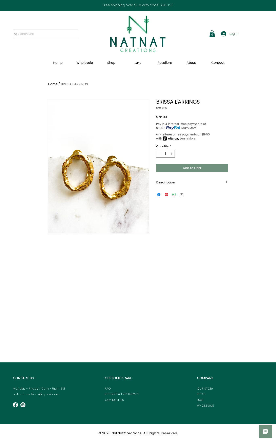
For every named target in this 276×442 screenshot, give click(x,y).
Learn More (189, 128)
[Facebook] (15, 404)
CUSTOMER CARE (118, 378)
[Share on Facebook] (158, 194)
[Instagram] (22, 404)
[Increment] (171, 153)
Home (53, 84)
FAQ (108, 389)
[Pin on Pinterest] (166, 194)
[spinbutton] (165, 153)
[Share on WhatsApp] (174, 194)
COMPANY (205, 378)
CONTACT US (23, 378)
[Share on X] (181, 194)
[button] (212, 33)
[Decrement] (159, 153)
